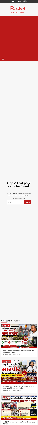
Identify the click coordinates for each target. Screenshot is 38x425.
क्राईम (4, 417)
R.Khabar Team (7, 354)
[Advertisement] (19, 36)
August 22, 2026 (16, 354)
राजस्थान (14, 381)
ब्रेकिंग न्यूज (10, 345)
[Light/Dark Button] (25, 1)
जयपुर (4, 381)
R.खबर (17, 8)
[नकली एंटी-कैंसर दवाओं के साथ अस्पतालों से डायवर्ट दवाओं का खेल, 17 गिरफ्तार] (19, 408)
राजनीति (15, 345)
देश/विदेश (4, 345)
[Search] (36, 58)
